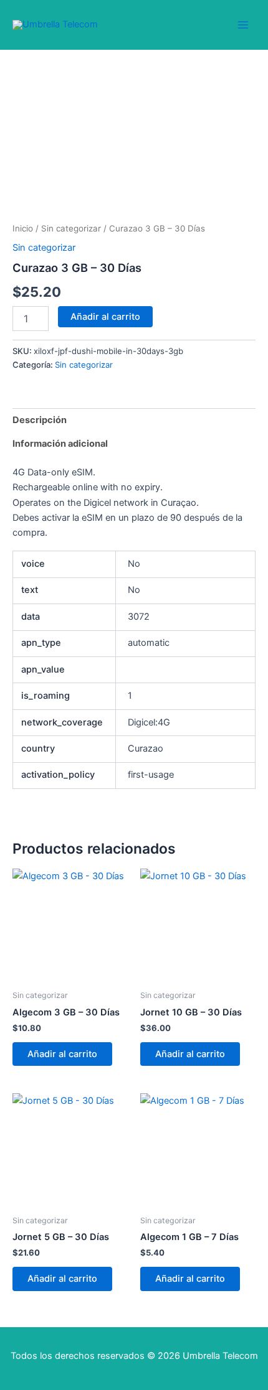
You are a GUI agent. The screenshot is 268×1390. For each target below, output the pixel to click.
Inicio (22, 228)
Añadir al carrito (105, 316)
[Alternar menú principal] (243, 24)
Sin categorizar (71, 228)
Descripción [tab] (39, 420)
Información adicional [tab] (60, 443)
